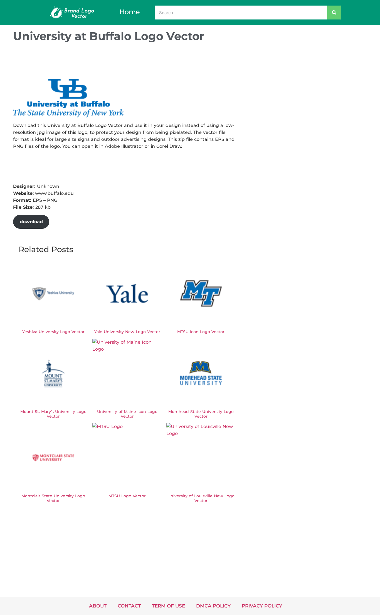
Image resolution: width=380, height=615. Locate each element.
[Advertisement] (114, 62)
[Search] (334, 12)
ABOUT (98, 606)
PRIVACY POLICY (262, 606)
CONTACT (129, 606)
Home (129, 12)
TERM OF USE (168, 606)
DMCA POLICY (213, 606)
